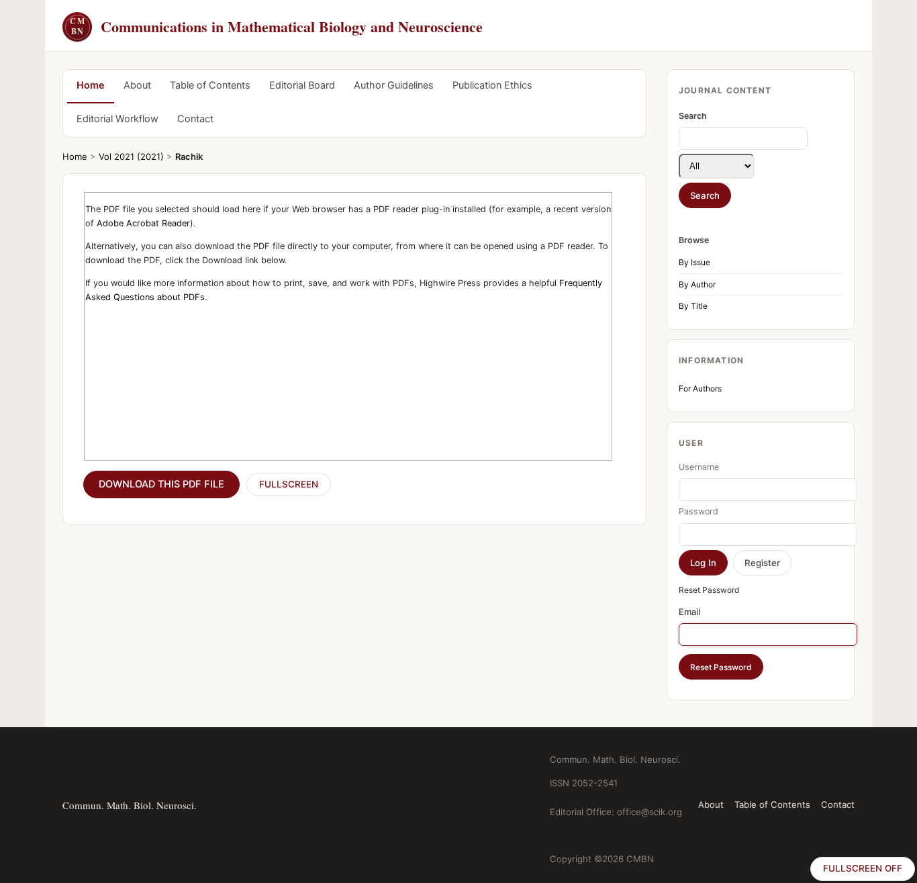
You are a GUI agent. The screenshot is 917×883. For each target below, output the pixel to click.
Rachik (189, 156)
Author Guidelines (394, 85)
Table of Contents (210, 85)
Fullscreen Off (862, 868)
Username (699, 467)
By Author (697, 284)
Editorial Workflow (117, 119)
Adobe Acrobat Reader (143, 223)
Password (698, 511)
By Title (693, 306)
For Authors (700, 388)
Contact (195, 119)
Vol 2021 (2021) (131, 156)
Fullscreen (288, 484)
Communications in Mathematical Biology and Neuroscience (276, 26)
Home (91, 85)
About (137, 85)
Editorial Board (302, 85)
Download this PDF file (161, 484)
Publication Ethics (492, 85)
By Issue (694, 262)
